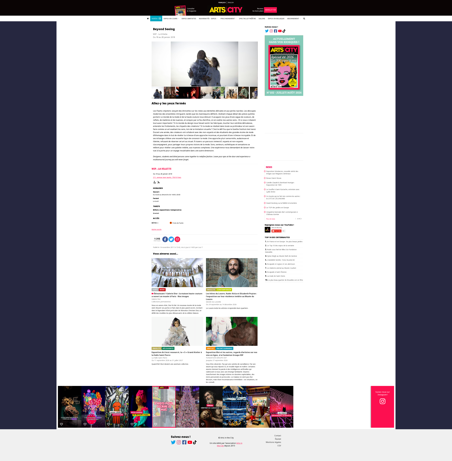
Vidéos (155, 18)
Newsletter (270, 10)
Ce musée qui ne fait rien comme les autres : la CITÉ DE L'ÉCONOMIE (283, 197)
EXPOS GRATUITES (189, 18)
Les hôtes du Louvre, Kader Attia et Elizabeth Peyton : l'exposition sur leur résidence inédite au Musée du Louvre (231, 296)
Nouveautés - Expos (207, 18)
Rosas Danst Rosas (273, 178)
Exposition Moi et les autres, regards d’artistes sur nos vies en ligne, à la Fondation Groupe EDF (231, 353)
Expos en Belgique (276, 18)
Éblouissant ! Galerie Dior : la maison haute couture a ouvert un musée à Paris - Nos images (177, 295)
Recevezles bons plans (258, 9)
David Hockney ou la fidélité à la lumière (281, 203)
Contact (277, 435)
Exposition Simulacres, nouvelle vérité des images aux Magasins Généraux (282, 172)
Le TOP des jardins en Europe (277, 207)
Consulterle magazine (191, 9)
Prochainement (227, 18)
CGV (279, 445)
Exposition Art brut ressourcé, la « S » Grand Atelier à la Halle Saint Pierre (177, 353)
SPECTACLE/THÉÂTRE (247, 18)
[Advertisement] (284, 114)
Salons (262, 18)
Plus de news (270, 219)
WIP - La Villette (161, 168)
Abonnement (293, 18)
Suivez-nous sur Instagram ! (382, 393)
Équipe (278, 439)
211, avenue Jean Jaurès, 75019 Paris (167, 177)
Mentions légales (273, 442)
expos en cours (170, 18)
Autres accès (156, 229)
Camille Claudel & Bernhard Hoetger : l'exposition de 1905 (280, 183)
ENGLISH (231, 3)
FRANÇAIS (222, 3)
